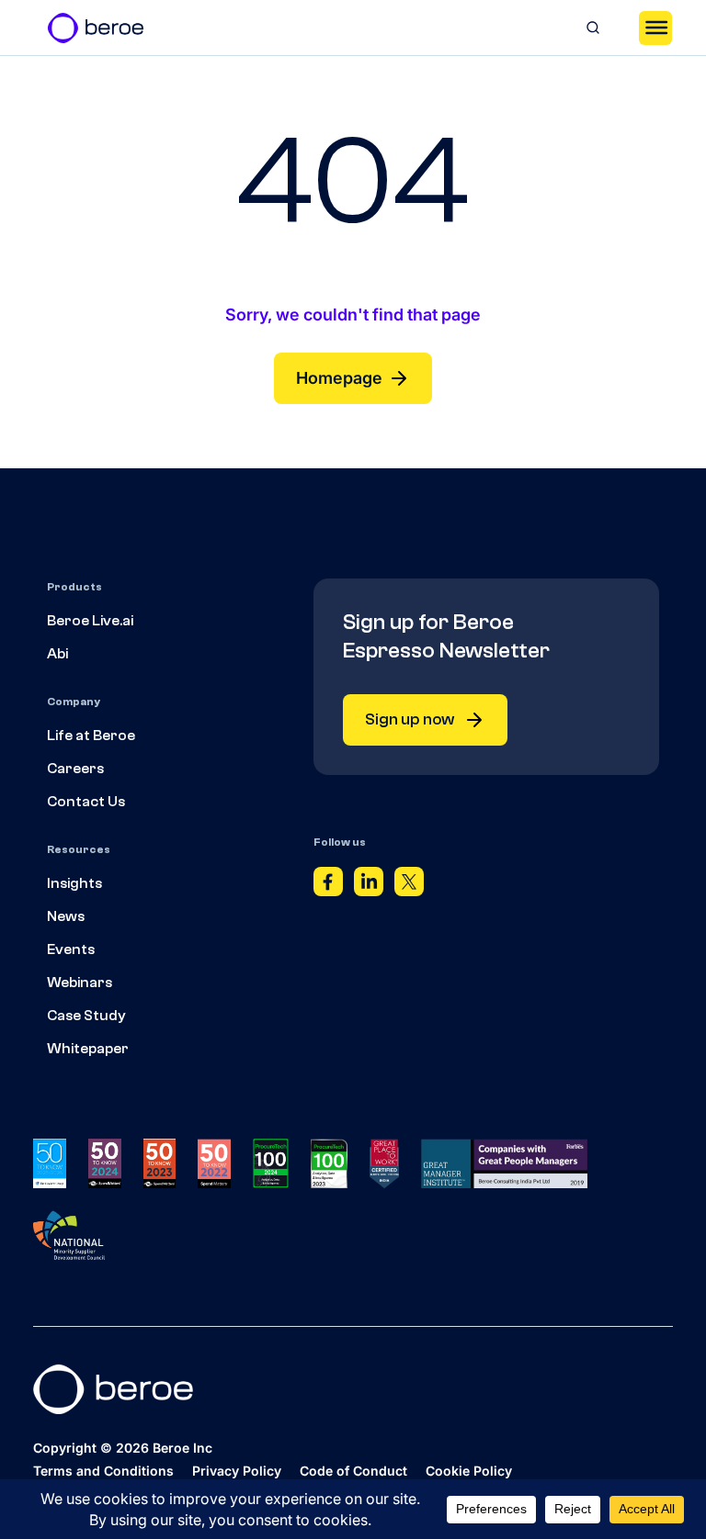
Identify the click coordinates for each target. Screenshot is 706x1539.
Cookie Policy (469, 1470)
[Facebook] (328, 886)
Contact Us (86, 801)
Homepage (339, 378)
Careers (75, 768)
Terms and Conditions (103, 1470)
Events (71, 949)
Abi (57, 654)
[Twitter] (409, 886)
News (66, 916)
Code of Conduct (353, 1470)
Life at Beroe (91, 735)
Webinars (79, 982)
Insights (74, 883)
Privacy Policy (236, 1470)
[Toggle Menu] (655, 27)
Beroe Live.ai (90, 620)
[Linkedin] (368, 886)
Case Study (86, 1015)
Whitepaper (88, 1048)
